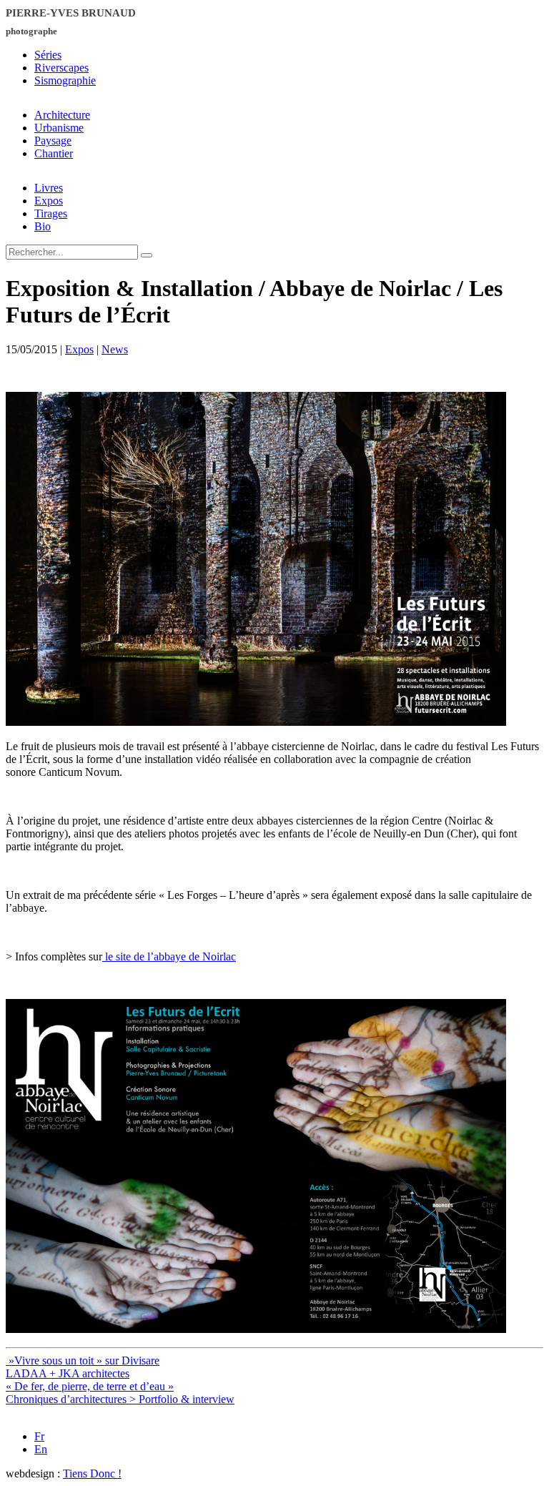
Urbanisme (59, 128)
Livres (48, 188)
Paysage (52, 140)
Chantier (53, 153)
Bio (42, 226)
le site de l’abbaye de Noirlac (169, 956)
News (115, 349)
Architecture (62, 115)
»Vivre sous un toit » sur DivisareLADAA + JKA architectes (82, 1366)
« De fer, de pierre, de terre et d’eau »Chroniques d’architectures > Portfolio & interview (120, 1392)
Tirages (50, 213)
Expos (48, 201)
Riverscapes (61, 67)
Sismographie (65, 80)
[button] (146, 255)
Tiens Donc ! (92, 1473)
